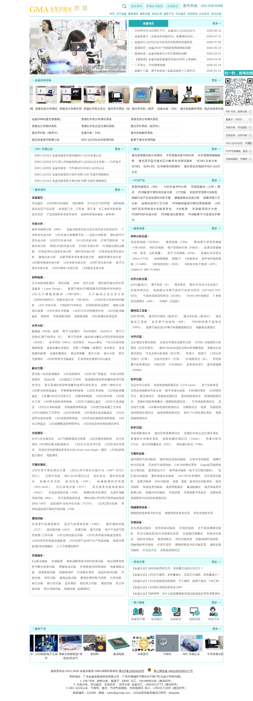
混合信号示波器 (140, 385)
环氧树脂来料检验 (72, 390)
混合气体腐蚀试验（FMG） (83, 524)
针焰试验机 (186, 528)
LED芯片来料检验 (49, 407)
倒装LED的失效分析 (62, 245)
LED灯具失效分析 (101, 262)
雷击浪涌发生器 (203, 513)
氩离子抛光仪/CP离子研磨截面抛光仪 (169, 327)
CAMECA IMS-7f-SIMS (145, 269)
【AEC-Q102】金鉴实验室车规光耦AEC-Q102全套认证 (67, 155)
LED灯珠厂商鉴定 (95, 373)
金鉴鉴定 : (38, 197)
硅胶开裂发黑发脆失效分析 (77, 257)
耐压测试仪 (147, 396)
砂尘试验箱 (162, 481)
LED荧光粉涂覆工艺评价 (106, 407)
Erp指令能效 (40, 561)
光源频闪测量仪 (193, 533)
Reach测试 (95, 342)
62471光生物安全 (43, 438)
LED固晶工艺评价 (70, 379)
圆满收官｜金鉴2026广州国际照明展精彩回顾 (163, 47)
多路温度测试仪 (170, 550)
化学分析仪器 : (140, 278)
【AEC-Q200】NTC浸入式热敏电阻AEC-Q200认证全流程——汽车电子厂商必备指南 (85, 161)
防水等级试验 (52, 588)
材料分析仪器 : (140, 236)
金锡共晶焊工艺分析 (155, 203)
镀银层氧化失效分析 (187, 197)
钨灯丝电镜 (157, 247)
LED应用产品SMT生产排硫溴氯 (89, 540)
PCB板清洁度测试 (172, 214)
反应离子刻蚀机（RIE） (169, 321)
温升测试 (70, 583)
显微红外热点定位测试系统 (97, 126)
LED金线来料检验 (66, 418)
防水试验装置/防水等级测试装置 (158, 533)
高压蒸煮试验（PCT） (72, 486)
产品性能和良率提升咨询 (62, 214)
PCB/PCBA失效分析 (144, 214)
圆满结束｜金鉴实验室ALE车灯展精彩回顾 (161, 53)
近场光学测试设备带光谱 (175, 342)
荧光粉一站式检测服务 (46, 373)
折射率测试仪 (140, 290)
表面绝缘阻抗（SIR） (146, 186)
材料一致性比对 (111, 385)
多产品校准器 (210, 385)
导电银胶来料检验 (75, 407)
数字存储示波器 (175, 390)
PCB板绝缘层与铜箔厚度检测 (191, 203)
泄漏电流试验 (67, 566)
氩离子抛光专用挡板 (143, 139)
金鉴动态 (148, 23)
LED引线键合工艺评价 (46, 412)
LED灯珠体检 (72, 412)
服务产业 (169, 13)
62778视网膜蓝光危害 (72, 438)
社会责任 (204, 13)
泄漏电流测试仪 (167, 396)
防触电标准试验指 (142, 544)
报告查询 (136, 6)
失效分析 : (38, 223)
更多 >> (216, 80)
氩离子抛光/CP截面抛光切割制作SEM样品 (94, 288)
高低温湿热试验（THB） (64, 492)
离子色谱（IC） (161, 284)
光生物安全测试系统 (143, 342)
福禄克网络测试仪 (168, 412)
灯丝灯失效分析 (89, 245)
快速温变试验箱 (152, 486)
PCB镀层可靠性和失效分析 (155, 192)
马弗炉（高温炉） (170, 301)
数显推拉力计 (157, 470)
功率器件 (140, 654)
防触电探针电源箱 (207, 539)
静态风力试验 (88, 583)
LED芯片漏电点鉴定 (88, 401)
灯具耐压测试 (85, 572)
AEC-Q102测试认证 (77, 475)
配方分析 (94, 353)
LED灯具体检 (95, 390)
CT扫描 (181, 192)
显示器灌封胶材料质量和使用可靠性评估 (70, 385)
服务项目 (133, 13)
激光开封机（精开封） (45, 132)
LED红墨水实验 (108, 503)
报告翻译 (77, 203)
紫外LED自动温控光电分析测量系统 (181, 347)
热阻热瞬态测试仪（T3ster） (182, 438)
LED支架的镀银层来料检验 (98, 418)
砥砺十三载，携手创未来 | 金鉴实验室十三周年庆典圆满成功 (167, 70)
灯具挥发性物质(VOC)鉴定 (94, 358)
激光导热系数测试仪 (167, 433)
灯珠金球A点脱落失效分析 (55, 251)
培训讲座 (192, 13)
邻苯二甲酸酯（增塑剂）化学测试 (94, 347)
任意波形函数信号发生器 (146, 390)
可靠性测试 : (39, 464)
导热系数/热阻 (62, 316)
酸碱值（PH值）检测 (45, 331)
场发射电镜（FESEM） (146, 242)
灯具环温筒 (164, 544)
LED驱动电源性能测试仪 (163, 407)
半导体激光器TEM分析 (180, 155)
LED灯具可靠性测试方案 (49, 470)
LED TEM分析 (47, 305)
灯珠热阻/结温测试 (97, 305)
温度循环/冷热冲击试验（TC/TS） (72, 503)
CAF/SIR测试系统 (186, 464)
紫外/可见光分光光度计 (204, 284)
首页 (112, 13)
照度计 (202, 353)
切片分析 (88, 283)
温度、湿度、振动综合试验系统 (192, 481)
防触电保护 (66, 572)
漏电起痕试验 (68, 577)
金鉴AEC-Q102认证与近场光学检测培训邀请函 (163, 42)
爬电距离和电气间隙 (93, 577)
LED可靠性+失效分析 (65, 268)
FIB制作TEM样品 (71, 305)
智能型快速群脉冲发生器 (146, 513)
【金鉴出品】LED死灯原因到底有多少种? (157, 587)
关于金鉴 (121, 13)
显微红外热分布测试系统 (96, 119)
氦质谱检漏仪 (174, 486)
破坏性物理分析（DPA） (47, 229)
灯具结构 (115, 577)
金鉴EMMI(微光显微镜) (46, 119)
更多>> (216, 23)
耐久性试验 (54, 583)
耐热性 (45, 316)
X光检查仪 (191, 258)
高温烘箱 (174, 492)
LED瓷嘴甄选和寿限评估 (64, 423)
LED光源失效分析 (75, 262)
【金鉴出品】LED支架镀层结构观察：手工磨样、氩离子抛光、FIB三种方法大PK (181, 580)
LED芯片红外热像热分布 (88, 310)
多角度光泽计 (195, 364)
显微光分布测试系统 (44, 126)
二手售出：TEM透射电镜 (150, 65)
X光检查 (182, 208)
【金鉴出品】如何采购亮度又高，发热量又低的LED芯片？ (167, 568)
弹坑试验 (64, 283)
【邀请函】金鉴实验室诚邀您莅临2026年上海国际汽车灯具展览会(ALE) (167, 59)
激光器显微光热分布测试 (147, 155)
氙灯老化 (100, 475)
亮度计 (190, 353)
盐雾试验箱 (144, 481)
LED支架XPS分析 (175, 186)
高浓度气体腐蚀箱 (159, 464)
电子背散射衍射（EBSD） (184, 247)
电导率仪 (180, 284)
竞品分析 (49, 379)
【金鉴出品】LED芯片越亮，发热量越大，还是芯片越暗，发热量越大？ (176, 574)
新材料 (92, 654)
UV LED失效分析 (86, 240)
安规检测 (57, 561)
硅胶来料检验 (84, 396)
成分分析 (109, 353)
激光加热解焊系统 (142, 132)
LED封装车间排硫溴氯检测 (49, 540)
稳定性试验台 (145, 539)
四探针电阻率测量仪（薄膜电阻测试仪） (162, 401)
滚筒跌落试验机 (165, 528)
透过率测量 (78, 353)
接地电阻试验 (47, 572)
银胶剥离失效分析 (109, 257)
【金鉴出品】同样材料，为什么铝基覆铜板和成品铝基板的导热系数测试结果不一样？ (184, 593)
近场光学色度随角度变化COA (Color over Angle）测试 (73, 449)
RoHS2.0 (106, 331)
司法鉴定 (181, 13)
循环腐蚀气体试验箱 (143, 459)
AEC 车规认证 (189, 654)
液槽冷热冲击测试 (95, 492)
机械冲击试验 (50, 481)
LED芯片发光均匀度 (88, 444)
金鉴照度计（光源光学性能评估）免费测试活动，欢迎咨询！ (167, 36)
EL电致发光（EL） (197, 358)
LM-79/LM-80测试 (189, 475)
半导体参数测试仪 (203, 401)
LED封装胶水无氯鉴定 (60, 358)
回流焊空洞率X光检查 (203, 192)
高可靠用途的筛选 (69, 498)
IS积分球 (159, 364)
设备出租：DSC (91, 132)
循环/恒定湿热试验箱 (173, 459)
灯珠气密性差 (109, 240)
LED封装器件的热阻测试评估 (101, 423)
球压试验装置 (184, 539)
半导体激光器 (213, 654)
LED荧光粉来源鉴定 (44, 390)
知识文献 (216, 13)
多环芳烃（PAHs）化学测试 (66, 342)
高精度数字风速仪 (195, 492)
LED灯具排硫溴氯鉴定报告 (104, 535)
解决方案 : (38, 368)
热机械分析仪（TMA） (191, 444)
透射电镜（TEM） (178, 242)
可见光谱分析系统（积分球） (164, 353)
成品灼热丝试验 (108, 572)
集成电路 (116, 654)
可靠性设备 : (138, 453)
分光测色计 (176, 364)
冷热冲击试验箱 (199, 459)
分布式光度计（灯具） (168, 358)
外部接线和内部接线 (93, 566)
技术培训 (37, 214)
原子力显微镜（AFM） (182, 253)
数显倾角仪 (165, 539)
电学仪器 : (137, 379)
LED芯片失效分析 (61, 240)
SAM (76, 283)
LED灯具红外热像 (58, 310)
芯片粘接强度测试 (43, 283)
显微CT (176, 258)
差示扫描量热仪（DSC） (157, 444)
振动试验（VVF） (79, 481)
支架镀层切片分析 (204, 208)
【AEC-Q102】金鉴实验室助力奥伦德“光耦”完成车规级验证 (70, 180)
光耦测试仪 (190, 407)
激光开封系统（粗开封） (146, 126)
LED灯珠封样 (104, 396)
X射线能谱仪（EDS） (166, 264)
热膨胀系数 (81, 316)
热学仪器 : (137, 427)
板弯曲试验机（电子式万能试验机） (192, 470)
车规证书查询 (154, 6)
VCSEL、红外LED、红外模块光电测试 (156, 166)
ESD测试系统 (197, 390)
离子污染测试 (71, 331)
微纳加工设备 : (140, 310)
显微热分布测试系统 (145, 438)
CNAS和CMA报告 (58, 203)
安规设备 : (137, 522)
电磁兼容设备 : (140, 507)
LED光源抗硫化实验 (70, 535)
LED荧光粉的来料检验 (58, 401)
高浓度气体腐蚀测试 (46, 524)
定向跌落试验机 (141, 528)
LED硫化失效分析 (93, 268)
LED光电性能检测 (101, 438)
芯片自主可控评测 (98, 203)
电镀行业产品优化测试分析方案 (151, 197)
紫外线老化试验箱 (163, 475)
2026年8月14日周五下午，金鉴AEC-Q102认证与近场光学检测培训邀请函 (167, 30)
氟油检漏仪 (194, 486)
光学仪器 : (137, 336)
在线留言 (172, 6)
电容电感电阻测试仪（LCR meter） (176, 385)
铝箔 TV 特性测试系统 (198, 412)
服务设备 (145, 13)
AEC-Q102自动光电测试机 (97, 139)
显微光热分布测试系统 (144, 119)
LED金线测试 (72, 373)
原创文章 (157, 13)
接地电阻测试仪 (191, 396)
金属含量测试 (58, 353)
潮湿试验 (106, 583)
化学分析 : (38, 325)
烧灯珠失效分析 (85, 251)
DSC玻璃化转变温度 (104, 316)
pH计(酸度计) (139, 284)
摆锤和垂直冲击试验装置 (190, 544)
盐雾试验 (80, 529)
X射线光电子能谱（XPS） (201, 264)
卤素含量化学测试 (58, 347)
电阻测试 (52, 455)
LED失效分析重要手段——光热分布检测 (81, 234)
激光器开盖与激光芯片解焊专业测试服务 (165, 160)
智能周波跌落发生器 (177, 513)
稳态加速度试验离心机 (45, 139)
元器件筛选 (52, 475)
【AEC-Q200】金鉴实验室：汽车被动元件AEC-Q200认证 (68, 168)
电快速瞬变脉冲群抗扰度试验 (85, 561)
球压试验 (50, 577)
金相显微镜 (161, 258)
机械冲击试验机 (155, 492)
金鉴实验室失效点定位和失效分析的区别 (92, 229)
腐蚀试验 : (38, 518)
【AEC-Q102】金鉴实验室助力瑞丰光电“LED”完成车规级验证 (71, 174)
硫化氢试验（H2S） (59, 529)
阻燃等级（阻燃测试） (78, 588)
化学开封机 (138, 316)
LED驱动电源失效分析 (46, 262)
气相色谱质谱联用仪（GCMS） (163, 295)
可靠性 (165, 654)
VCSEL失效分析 (206, 160)
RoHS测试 (90, 331)
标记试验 (37, 583)
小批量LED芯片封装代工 (56, 396)
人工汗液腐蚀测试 (68, 546)
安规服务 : (38, 555)
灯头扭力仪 (150, 550)
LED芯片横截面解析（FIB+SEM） (58, 294)
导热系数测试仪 (141, 433)
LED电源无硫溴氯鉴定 (98, 412)
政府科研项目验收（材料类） (99, 214)
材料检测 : (38, 277)
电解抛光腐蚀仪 (205, 327)
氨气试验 (95, 529)
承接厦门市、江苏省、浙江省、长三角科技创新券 (90, 208)
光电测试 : (38, 433)
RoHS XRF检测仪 (198, 295)
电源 (203, 407)
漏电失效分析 (47, 257)
